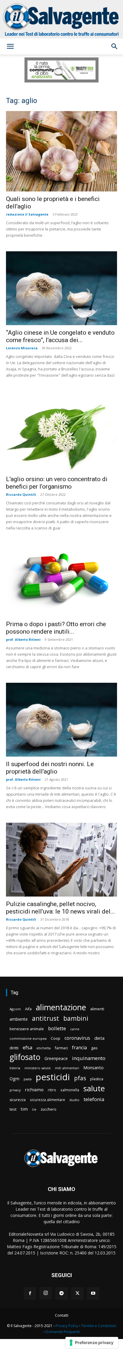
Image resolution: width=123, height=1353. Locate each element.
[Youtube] (93, 1293)
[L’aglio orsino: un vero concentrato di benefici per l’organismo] (61, 431)
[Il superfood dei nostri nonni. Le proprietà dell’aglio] (61, 720)
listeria (15, 1068)
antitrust (45, 1018)
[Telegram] (61, 1293)
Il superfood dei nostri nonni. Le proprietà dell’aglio (50, 767)
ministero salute (37, 1068)
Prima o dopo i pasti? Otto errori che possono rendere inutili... (56, 628)
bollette (57, 1028)
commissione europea (28, 1038)
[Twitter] (77, 1293)
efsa (27, 1048)
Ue (34, 1109)
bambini (75, 1018)
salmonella (69, 1089)
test (13, 1109)
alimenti (97, 1008)
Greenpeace (56, 1058)
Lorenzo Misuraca (22, 348)
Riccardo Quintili (21, 494)
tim (24, 1109)
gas (94, 1047)
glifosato (25, 1057)
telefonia (94, 1099)
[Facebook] (30, 1293)
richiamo (34, 1089)
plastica (96, 1078)
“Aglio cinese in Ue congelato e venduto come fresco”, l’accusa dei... (60, 336)
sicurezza (18, 1099)
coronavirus (77, 1038)
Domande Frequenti (63, 1331)
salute (94, 1088)
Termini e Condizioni (98, 1325)
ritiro (52, 1089)
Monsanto (93, 1067)
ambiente (19, 1019)
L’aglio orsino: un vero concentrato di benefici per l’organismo (56, 483)
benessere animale (27, 1028)
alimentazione (61, 1007)
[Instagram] (46, 1293)
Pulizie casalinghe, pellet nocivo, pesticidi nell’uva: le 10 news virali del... (60, 907)
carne (74, 1029)
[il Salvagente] (61, 19)
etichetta (43, 1048)
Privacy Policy (67, 1325)
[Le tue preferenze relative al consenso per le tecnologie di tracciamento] (91, 1342)
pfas (80, 1078)
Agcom (15, 1009)
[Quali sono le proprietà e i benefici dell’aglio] (61, 151)
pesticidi (53, 1077)
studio (74, 1100)
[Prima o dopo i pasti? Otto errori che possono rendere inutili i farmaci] (61, 580)
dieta (99, 1038)
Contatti (61, 1315)
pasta (28, 1079)
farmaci (61, 1047)
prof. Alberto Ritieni (23, 639)
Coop (55, 1038)
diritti (14, 1047)
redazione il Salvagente (27, 214)
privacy (15, 1090)
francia (79, 1048)
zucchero (48, 1109)
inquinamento (88, 1058)
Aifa (28, 1008)
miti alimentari (67, 1068)
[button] (10, 46)
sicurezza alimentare (47, 1099)
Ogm (14, 1078)
